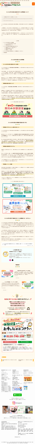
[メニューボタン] (33, 3)
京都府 (29, 428)
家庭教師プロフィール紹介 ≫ (5, 378)
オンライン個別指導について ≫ (6, 391)
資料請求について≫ (15, 372)
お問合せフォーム (23, 434)
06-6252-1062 (22, 427)
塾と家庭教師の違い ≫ (15, 382)
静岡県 (24, 431)
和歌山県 (22, 430)
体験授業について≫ (15, 371)
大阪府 (24, 428)
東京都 (28, 430)
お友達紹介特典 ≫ (15, 384)
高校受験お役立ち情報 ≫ (16, 385)
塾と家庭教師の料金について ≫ (17, 383)
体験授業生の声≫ (15, 378)
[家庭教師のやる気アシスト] (10, 4)
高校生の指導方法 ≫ (4, 385)
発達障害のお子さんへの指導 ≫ (6, 387)
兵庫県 (27, 428)
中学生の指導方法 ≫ (4, 383)
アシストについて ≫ (4, 373)
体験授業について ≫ (4, 374)
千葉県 (22, 431)
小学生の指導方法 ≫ (4, 382)
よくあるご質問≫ (4, 379)
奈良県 (32, 428)
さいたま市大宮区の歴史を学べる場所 (11, 43)
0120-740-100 (25, 423)
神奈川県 (31, 430)
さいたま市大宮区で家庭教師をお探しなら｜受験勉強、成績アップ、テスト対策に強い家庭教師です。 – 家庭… (17, 244)
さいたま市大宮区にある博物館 (9, 42)
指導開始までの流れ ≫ (4, 377)
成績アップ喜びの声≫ (15, 379)
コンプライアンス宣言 (24, 433)
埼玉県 (19, 431)
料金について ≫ (3, 375)
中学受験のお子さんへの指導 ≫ (6, 388)
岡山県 (25, 430)
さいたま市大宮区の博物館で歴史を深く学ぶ (11, 46)
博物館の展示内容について (9, 44)
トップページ (3, 372)
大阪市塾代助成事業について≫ (28, 375)
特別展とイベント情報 (9, 49)
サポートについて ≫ (4, 376)
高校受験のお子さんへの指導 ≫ (6, 389)
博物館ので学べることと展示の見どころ (11, 47)
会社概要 (19, 433)
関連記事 (5, 52)
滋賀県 (19, 430)
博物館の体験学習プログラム (9, 48)
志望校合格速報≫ (15, 377)
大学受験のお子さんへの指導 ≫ (6, 390)
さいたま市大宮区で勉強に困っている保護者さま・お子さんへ (13, 51)
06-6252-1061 (22, 424)
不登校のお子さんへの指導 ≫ (5, 386)
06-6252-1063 (23, 426)
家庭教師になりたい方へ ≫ (28, 371)
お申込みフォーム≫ (15, 373)
